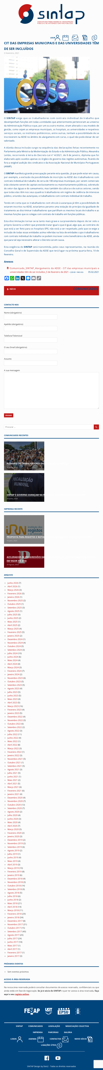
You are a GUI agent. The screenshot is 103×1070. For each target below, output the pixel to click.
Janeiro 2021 (13, 794)
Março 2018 (13, 910)
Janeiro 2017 (13, 956)
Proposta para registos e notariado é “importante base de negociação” (50, 537)
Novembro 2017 (15, 924)
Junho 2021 (13, 776)
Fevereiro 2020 (15, 833)
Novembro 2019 (15, 843)
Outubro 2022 (14, 723)
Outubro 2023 (14, 681)
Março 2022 (13, 748)
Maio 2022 (13, 741)
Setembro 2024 (15, 649)
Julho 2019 (13, 854)
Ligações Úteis (49, 1045)
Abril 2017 (12, 949)
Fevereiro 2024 (15, 671)
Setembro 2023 (15, 685)
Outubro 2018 (14, 885)
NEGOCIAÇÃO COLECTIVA (77, 1026)
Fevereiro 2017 (15, 952)
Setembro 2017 (15, 931)
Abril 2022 (12, 744)
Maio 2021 (13, 780)
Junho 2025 (13, 618)
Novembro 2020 (15, 801)
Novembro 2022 (15, 720)
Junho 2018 (13, 899)
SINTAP (19, 1026)
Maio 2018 (13, 903)
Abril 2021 (12, 783)
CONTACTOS (56, 1039)
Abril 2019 (12, 864)
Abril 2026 (12, 586)
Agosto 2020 (13, 811)
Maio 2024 (13, 660)
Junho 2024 (13, 656)
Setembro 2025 (15, 607)
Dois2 (45, 1066)
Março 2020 (13, 829)
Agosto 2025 (13, 611)
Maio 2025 (13, 621)
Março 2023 (13, 706)
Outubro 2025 (14, 604)
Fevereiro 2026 (15, 593)
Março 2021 (13, 787)
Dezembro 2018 (15, 878)
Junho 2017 (13, 942)
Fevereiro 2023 (15, 709)
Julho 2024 (13, 653)
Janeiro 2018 (13, 917)
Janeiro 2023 (13, 713)
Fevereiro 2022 (15, 752)
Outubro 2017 (14, 927)
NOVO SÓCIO (81, 1039)
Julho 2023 (13, 692)
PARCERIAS (53, 1032)
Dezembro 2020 (15, 797)
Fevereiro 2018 (15, 913)
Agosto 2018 (13, 892)
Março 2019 (13, 868)
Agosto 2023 (13, 688)
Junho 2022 (13, 737)
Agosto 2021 (13, 769)
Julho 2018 (13, 896)
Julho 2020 (13, 815)
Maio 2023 (13, 699)
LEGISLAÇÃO (54, 1026)
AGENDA (33, 1039)
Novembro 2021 (15, 759)
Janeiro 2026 (13, 597)
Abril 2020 (12, 825)
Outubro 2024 (14, 646)
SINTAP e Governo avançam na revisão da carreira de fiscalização (46, 494)
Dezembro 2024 (15, 639)
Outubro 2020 (14, 804)
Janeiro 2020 (13, 836)
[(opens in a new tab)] (24, 529)
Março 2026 (13, 590)
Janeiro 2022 (13, 755)
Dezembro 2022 (15, 716)
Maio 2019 (13, 861)
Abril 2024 (12, 664)
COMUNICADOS (35, 1026)
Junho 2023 (13, 695)
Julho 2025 (13, 614)
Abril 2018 (12, 906)
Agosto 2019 (13, 850)
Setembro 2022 (15, 727)
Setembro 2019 (15, 847)
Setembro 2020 (15, 808)
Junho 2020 (13, 818)
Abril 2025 (12, 625)
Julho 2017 (13, 938)
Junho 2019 (13, 857)
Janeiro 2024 (13, 674)
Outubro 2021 (14, 762)
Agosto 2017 (13, 935)
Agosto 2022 (13, 730)
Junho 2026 (13, 583)
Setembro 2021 (15, 766)
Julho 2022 (13, 734)
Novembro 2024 (15, 642)
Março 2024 (13, 667)
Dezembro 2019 (15, 840)
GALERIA (68, 1032)
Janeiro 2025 (13, 635)
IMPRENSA (38, 1032)
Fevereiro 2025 (15, 632)
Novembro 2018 (15, 882)
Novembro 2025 (15, 600)
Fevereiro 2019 (15, 871)
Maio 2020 (13, 822)
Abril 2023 (12, 702)
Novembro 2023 (15, 678)
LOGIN (13, 1039)
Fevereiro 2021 (15, 790)
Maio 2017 (13, 945)
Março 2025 (13, 628)
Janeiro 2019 (13, 875)
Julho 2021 (13, 773)
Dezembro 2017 (15, 921)
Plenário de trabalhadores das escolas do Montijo (38, 463)
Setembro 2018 (15, 889)
